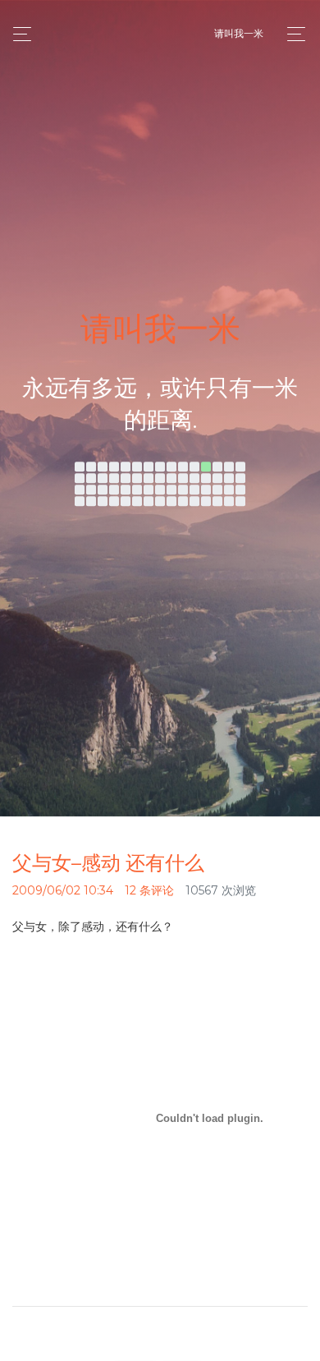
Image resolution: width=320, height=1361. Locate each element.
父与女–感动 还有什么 (108, 863)
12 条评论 (149, 890)
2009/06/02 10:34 (62, 890)
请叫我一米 (238, 33)
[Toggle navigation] (292, 34)
